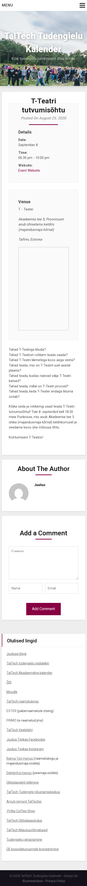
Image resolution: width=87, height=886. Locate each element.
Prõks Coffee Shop (20, 811)
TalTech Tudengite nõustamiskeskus (33, 792)
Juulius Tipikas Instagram (25, 749)
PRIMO (11, 720)
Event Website (29, 170)
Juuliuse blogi (16, 654)
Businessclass (32, 881)
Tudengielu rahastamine (24, 839)
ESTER (11, 711)
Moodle (11, 692)
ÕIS (9, 682)
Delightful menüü (19, 773)
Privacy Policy (55, 881)
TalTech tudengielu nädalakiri (27, 663)
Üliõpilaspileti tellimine (22, 782)
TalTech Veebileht (19, 730)
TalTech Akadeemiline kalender (29, 673)
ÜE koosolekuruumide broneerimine (32, 849)
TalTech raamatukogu (22, 701)
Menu (7, 5)
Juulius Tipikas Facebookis (25, 739)
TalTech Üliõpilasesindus (24, 820)
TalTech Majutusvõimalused (27, 830)
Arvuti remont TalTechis (24, 801)
